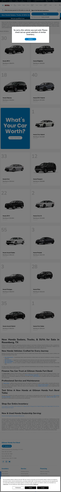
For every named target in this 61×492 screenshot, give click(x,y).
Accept (42, 487)
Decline (30, 487)
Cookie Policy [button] (5, 484)
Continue (30, 39)
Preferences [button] (35, 484)
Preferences (18, 487)
